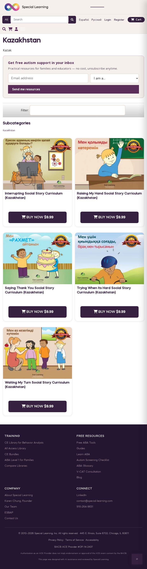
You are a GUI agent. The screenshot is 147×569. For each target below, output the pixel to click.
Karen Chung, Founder (18, 501)
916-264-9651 (85, 507)
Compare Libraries (16, 466)
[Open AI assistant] (137, 559)
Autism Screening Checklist (93, 460)
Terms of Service (74, 540)
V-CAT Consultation (89, 472)
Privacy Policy (55, 540)
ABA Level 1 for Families (19, 460)
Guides (81, 448)
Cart (138, 19)
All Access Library (15, 448)
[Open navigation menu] (97, 7)
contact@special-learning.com (95, 501)
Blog (79, 477)
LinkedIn (82, 495)
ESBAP (9, 513)
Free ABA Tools (86, 443)
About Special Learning (19, 495)
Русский (96, 20)
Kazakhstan (9, 130)
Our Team (11, 507)
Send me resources (26, 89)
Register (119, 20)
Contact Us (11, 518)
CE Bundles (12, 454)
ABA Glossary (85, 466)
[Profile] (16, 29)
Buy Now (39, 217)
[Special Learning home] (26, 7)
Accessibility (92, 540)
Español (84, 20)
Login (108, 20)
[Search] (4, 29)
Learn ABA (83, 454)
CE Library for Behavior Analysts (24, 443)
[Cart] (10, 29)
